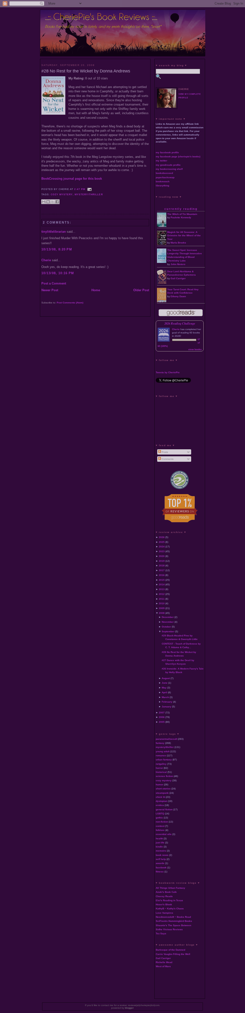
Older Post (141, 290)
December (168, 617)
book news (162, 855)
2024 (162, 546)
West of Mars (163, 966)
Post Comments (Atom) (70, 302)
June (164, 682)
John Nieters (178, 264)
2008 (162, 613)
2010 (162, 603)
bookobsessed (164, 173)
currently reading (180, 209)
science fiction (164, 776)
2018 (162, 565)
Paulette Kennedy (181, 217)
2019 (162, 561)
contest (160, 826)
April (164, 692)
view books (195, 349)
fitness (160, 871)
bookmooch (162, 181)
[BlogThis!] (48, 201)
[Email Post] (89, 189)
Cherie (46, 260)
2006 (162, 717)
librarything (162, 185)
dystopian (161, 801)
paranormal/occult (166, 739)
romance (161, 755)
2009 (162, 608)
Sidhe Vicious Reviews (169, 929)
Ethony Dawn (178, 296)
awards (160, 863)
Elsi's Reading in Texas (169, 900)
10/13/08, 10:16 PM (57, 273)
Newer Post (49, 290)
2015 (162, 580)
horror (159, 768)
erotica (160, 805)
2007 (162, 712)
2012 (162, 594)
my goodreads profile (168, 165)
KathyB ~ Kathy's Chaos (170, 908)
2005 (162, 722)
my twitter (161, 160)
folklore (160, 830)
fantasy (160, 743)
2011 (162, 599)
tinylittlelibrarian (53, 231)
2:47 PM (79, 189)
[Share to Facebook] (57, 201)
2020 (162, 556)
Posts (164, 452)
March (165, 697)
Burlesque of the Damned (170, 949)
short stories (163, 788)
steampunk (162, 793)
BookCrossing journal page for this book (71, 178)
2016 (162, 575)
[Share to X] (52, 201)
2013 (162, 589)
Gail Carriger (178, 278)
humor (159, 784)
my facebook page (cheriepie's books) (178, 156)
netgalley (161, 764)
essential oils (164, 834)
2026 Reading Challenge (179, 323)
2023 (162, 551)
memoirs (161, 850)
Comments (167, 459)
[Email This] (43, 201)
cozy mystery (62, 194)
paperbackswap (165, 177)
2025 (162, 542)
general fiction (164, 809)
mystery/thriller (89, 194)
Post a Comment (53, 283)
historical (161, 772)
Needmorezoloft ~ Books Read (173, 917)
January (166, 706)
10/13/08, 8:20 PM (56, 249)
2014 (162, 584)
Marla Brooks (178, 242)
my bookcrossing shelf (169, 169)
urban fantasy (164, 759)
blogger (129, 1008)
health (159, 838)
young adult (162, 751)
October (166, 626)
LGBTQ (160, 813)
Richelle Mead (164, 962)
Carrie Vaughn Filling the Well (173, 954)
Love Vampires (164, 913)
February (167, 701)
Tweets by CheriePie (168, 372)
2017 (162, 570)
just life (160, 842)
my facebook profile (167, 152)
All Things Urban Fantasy (170, 888)
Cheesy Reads (164, 896)
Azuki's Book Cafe (166, 892)
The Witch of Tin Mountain (182, 214)
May (164, 687)
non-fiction (162, 821)
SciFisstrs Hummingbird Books (174, 921)
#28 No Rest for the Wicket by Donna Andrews (85, 71)
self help (161, 859)
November (168, 622)
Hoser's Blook (164, 904)
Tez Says (161, 933)
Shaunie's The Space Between (173, 925)
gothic (159, 817)
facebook (161, 867)
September (168, 631)
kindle (159, 846)
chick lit (160, 797)
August (166, 678)
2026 (162, 537)
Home (95, 290)
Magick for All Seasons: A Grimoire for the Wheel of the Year (184, 236)
